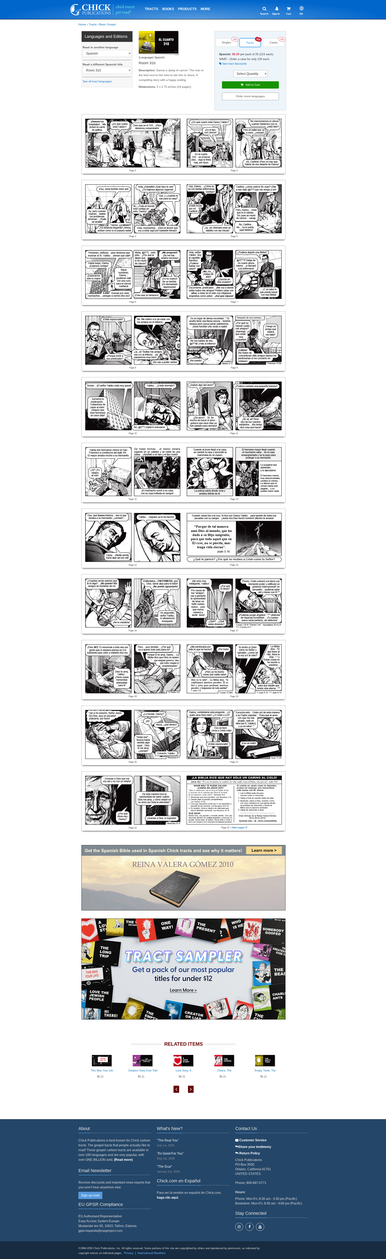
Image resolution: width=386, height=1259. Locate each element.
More (205, 9)
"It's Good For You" (170, 1153)
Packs (250, 42)
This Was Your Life (102, 1070)
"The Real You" (168, 1140)
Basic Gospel (107, 24)
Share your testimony (254, 1147)
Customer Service (252, 1140)
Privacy (128, 1253)
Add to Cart (251, 84)
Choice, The (224, 1070)
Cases (274, 42)
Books (168, 9)
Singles (226, 42)
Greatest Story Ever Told (142, 1070)
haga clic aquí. (168, 1197)
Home (82, 24)
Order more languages (250, 96)
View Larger (238, 827)
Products (187, 9)
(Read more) (123, 1159)
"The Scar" (164, 1166)
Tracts (151, 9)
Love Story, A (183, 1070)
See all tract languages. (98, 81)
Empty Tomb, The (265, 1070)
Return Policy (249, 1153)
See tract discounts (234, 63)
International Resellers (151, 1253)
